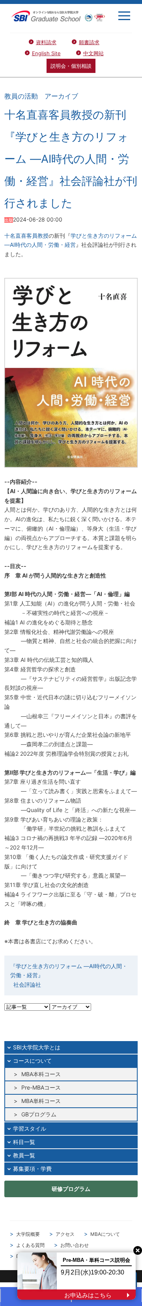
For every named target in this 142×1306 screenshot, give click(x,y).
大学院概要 (28, 1234)
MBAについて (105, 1234)
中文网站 (93, 53)
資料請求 (46, 42)
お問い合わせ (74, 1245)
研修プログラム (71, 1188)
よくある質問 (30, 1245)
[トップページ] (58, 16)
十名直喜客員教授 (26, 235)
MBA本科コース (41, 1074)
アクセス (65, 1234)
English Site (46, 53)
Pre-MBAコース (41, 1087)
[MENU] (124, 16)
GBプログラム (38, 1114)
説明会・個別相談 (71, 66)
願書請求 (89, 42)
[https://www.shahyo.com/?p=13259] (71, 372)
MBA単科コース (41, 1100)
